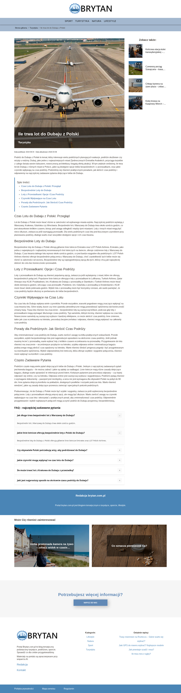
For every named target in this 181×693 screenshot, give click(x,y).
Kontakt (21, 670)
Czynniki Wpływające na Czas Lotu (38, 198)
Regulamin (69, 689)
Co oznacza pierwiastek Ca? (129, 545)
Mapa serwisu (48, 689)
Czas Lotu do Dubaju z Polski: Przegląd (41, 186)
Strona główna (21, 28)
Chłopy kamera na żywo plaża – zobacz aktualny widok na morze (155, 85)
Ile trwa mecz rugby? (141, 654)
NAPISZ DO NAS (90, 603)
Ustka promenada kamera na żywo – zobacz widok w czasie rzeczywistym (51, 546)
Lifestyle (110, 21)
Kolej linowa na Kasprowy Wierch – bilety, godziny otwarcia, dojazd (154, 102)
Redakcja (22, 664)
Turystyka (82, 21)
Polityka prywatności (24, 689)
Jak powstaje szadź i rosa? (141, 649)
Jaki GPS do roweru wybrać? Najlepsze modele (141, 645)
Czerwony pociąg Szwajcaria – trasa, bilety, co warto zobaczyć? (154, 68)
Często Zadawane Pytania (34, 206)
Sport (69, 21)
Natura (96, 21)
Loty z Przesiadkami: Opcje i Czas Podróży (42, 194)
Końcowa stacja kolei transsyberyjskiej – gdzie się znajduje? (155, 51)
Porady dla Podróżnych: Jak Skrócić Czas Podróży (46, 202)
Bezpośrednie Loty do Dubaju (36, 190)
